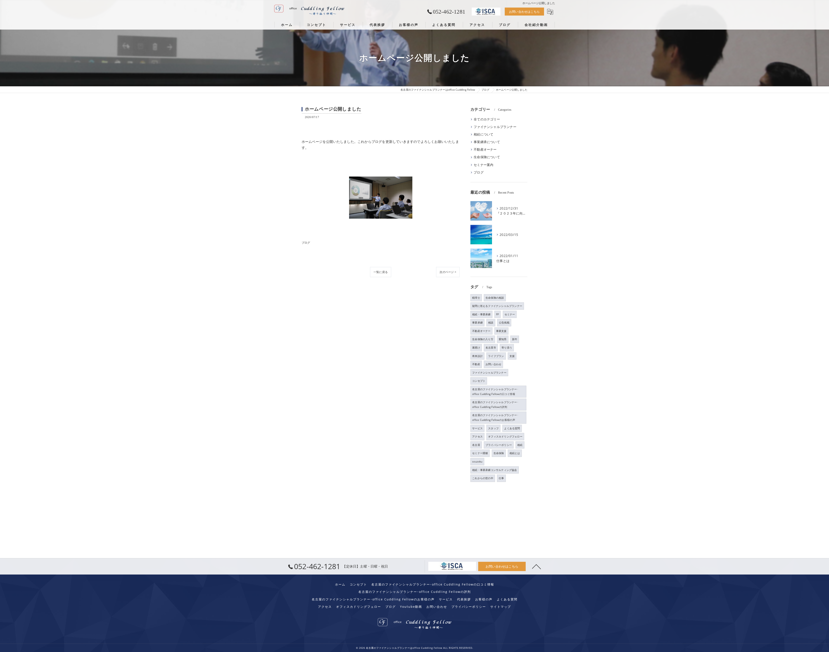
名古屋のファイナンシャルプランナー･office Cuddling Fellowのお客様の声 (495, 417)
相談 (490, 322)
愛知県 (503, 339)
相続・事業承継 (481, 314)
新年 (514, 339)
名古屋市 (491, 347)
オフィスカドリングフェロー (505, 436)
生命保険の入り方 (482, 339)
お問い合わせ (493, 364)
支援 (512, 356)
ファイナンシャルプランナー (495, 127)
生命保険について (487, 157)
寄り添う (507, 347)
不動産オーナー (485, 149)
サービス (477, 428)
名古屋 (476, 445)
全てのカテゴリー (487, 119)
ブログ (306, 243)
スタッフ (493, 428)
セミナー (510, 314)
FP (497, 314)
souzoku (477, 461)
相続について (483, 134)
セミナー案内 (483, 165)
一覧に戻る (380, 272)
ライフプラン (496, 356)
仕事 (501, 478)
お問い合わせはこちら (524, 11)
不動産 (476, 364)
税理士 (476, 298)
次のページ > (448, 272)
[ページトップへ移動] (536, 566)
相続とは (514, 453)
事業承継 (477, 322)
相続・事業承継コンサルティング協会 (494, 470)
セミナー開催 (480, 453)
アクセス (477, 436)
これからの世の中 (482, 478)
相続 (519, 445)
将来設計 (477, 356)
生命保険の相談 (495, 298)
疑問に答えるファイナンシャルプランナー (497, 306)
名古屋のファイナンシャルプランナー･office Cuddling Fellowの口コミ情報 (495, 391)
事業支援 (501, 331)
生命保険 (499, 453)
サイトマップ (500, 607)
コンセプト (478, 381)
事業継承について (487, 142)
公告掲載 (504, 322)
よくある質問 (512, 428)
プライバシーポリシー (499, 445)
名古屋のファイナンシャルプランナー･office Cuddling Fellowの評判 (495, 404)
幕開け (476, 347)
